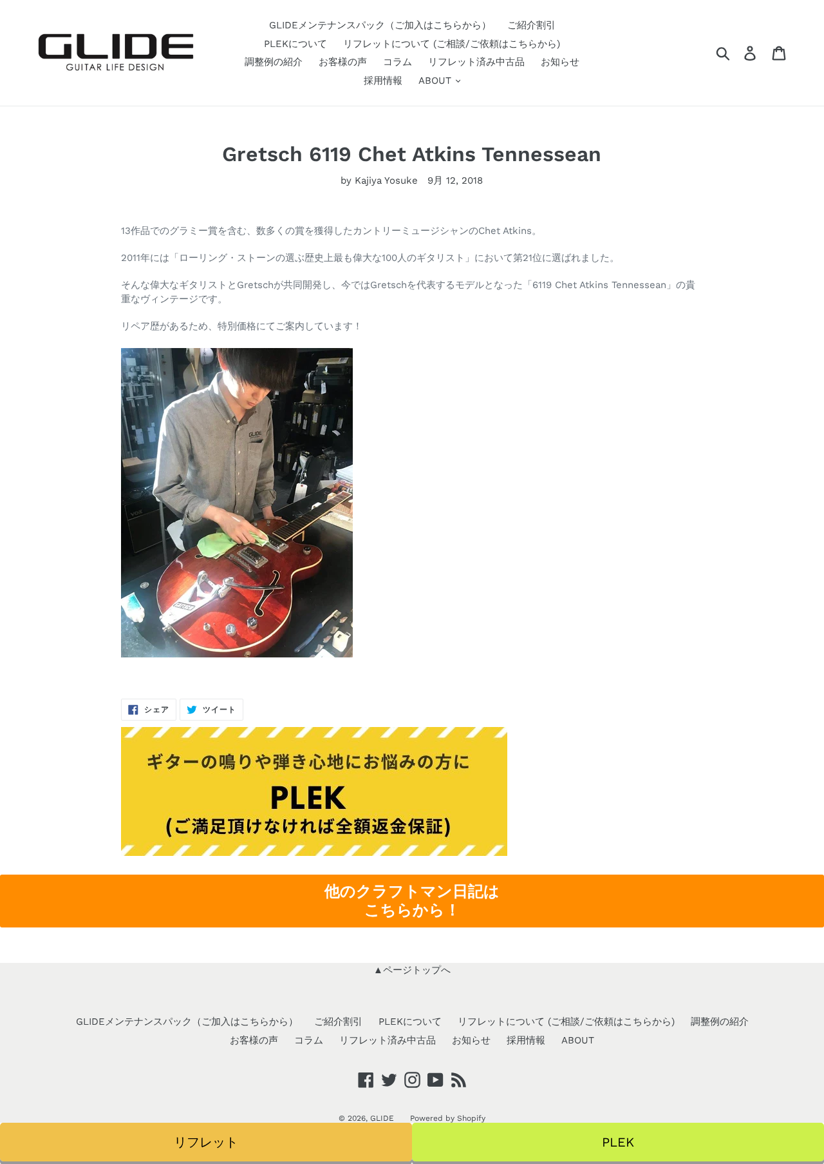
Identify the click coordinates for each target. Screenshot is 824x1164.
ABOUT (436, 80)
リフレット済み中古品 (476, 62)
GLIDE (382, 1118)
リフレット (206, 1142)
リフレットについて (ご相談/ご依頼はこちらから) (451, 44)
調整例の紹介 (274, 62)
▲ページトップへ (412, 970)
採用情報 (383, 80)
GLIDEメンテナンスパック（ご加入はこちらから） (380, 25)
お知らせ (560, 62)
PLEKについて (295, 44)
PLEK (618, 1142)
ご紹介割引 (531, 25)
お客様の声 (343, 62)
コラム (397, 62)
